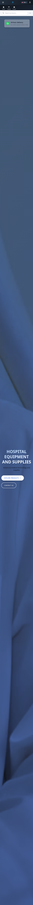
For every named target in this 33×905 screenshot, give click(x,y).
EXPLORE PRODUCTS (11, 478)
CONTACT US (8, 485)
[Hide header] (30, 13)
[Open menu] (3, 2)
